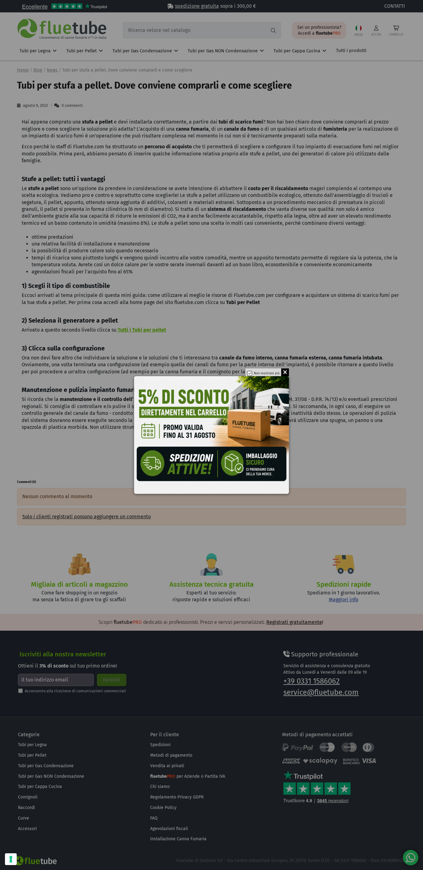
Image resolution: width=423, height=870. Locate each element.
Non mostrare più (267, 373)
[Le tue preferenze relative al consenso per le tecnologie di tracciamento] (11, 859)
